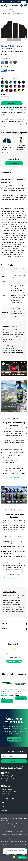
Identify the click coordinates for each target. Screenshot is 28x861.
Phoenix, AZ (23, 841)
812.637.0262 (5, 781)
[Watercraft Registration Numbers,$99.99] (21, 683)
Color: (10, 78)
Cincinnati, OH (6, 834)
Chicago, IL (20, 831)
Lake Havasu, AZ (5, 841)
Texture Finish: (10, 59)
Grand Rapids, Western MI (9, 838)
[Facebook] (1, 798)
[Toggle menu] (2, 5)
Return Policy (23, 818)
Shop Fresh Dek (14, 477)
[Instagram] (10, 798)
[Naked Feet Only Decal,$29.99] (7, 683)
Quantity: (3, 95)
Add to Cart (12, 103)
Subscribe (14, 761)
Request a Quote (14, 739)
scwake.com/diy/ (8, 350)
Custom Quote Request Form (9, 124)
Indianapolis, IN (21, 838)
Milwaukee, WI (15, 841)
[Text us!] (22, 858)
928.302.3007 (5, 794)
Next (18, 40)
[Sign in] (21, 5)
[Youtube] (4, 798)
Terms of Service (5, 820)
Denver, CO (14, 834)
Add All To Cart (14, 163)
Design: (6, 67)
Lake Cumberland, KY (10, 831)
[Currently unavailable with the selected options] (6, 62)
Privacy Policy (15, 818)
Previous (10, 40)
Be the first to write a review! (14, 661)
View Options (7, 701)
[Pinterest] (7, 798)
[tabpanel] (7, 145)
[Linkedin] (13, 798)
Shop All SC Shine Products (14, 579)
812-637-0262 (8, 109)
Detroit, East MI (22, 834)
